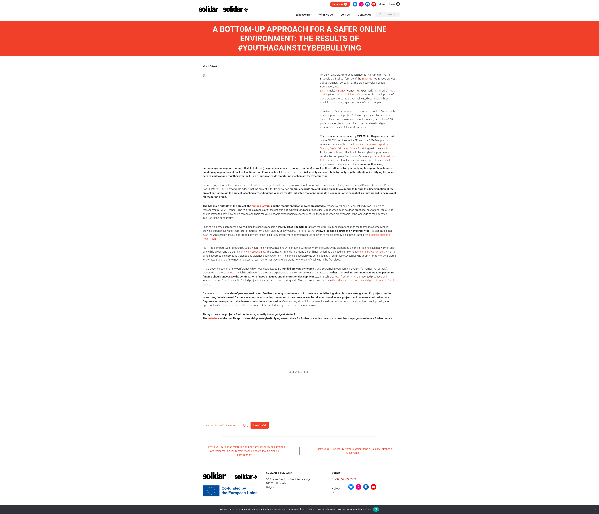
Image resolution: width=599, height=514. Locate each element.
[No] (595, 509)
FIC (359, 90)
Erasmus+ (368, 78)
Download (259, 425)
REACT (232, 272)
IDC (377, 90)
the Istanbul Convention (370, 251)
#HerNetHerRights (254, 251)
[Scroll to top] (594, 500)
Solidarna (350, 94)
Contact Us (364, 14)
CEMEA (340, 90)
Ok (376, 509)
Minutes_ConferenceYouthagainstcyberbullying (225, 425)
